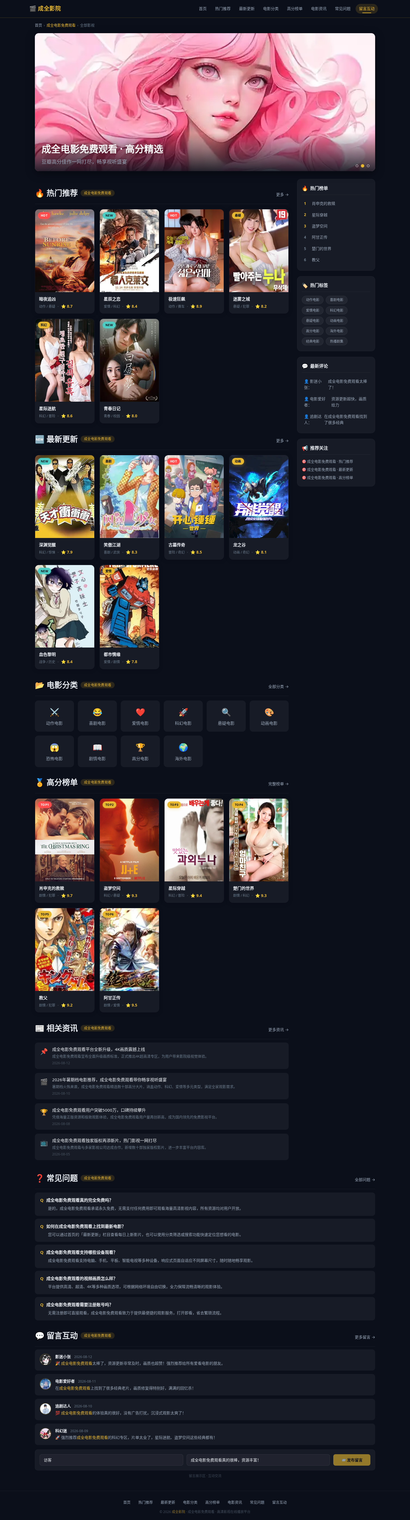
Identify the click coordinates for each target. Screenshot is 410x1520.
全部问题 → (365, 1179)
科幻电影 (183, 716)
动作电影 (54, 716)
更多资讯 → (278, 1029)
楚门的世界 (317, 248)
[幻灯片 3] (368, 166)
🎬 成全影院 (45, 8)
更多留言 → (365, 1337)
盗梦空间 (315, 226)
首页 (203, 8)
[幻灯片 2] (362, 165)
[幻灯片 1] (357, 165)
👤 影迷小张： (335, 384)
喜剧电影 (97, 716)
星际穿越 (315, 214)
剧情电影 (97, 751)
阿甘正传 (315, 237)
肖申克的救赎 (319, 203)
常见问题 (343, 8)
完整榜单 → (278, 783)
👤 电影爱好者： (335, 402)
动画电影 (269, 716)
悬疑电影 (226, 716)
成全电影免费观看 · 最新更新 (330, 469)
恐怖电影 (54, 751)
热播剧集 (336, 341)
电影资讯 (319, 8)
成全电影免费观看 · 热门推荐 (330, 461)
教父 (312, 259)
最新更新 (247, 8)
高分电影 (140, 751)
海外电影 (183, 751)
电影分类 (271, 8)
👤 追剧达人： (335, 419)
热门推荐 (223, 8)
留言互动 (367, 8)
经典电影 (312, 341)
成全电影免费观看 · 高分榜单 (330, 477)
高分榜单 (295, 8)
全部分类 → (278, 686)
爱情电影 (140, 716)
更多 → (282, 194)
